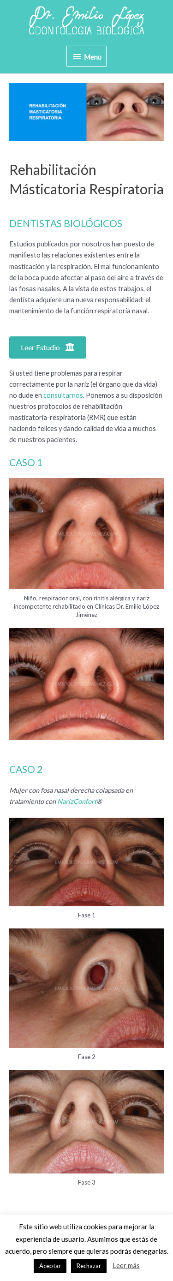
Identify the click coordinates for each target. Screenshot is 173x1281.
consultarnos (63, 395)
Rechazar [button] (89, 1265)
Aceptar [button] (50, 1265)
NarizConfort (76, 801)
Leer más (126, 1265)
